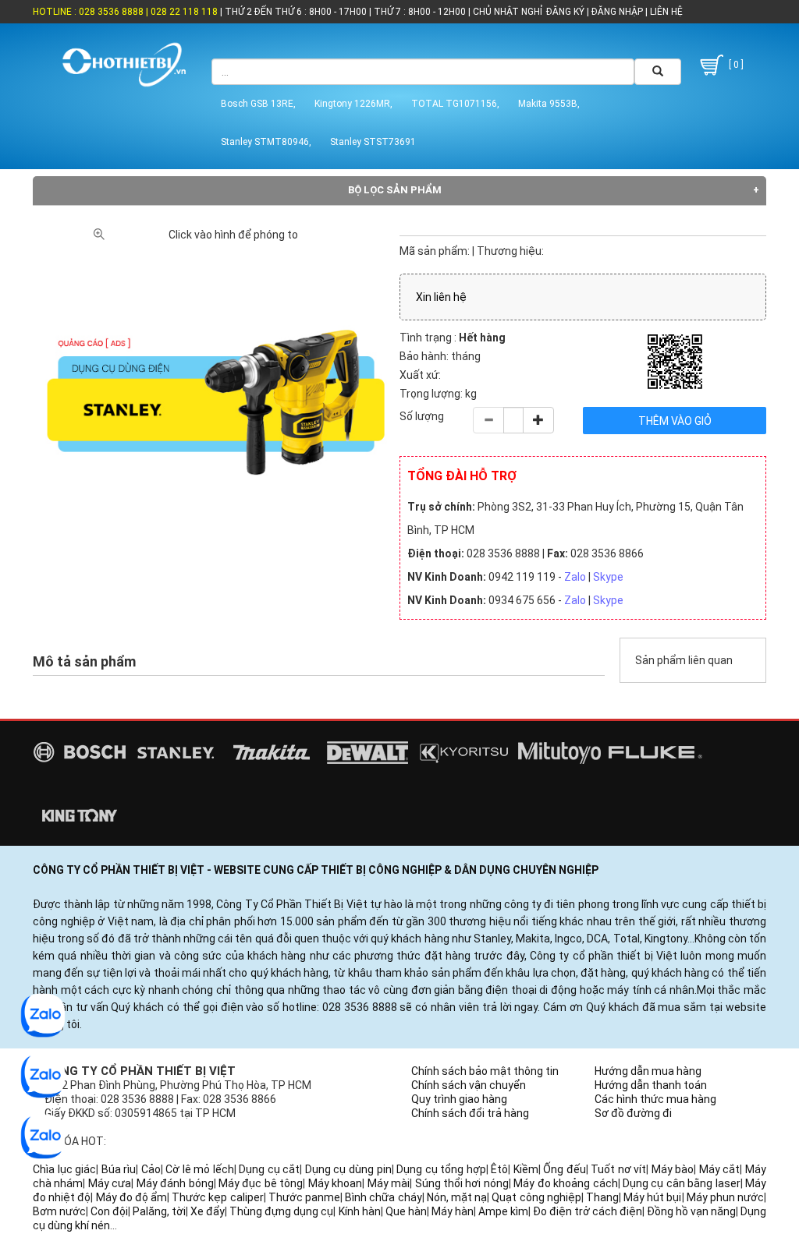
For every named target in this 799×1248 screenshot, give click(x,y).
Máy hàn (452, 1211)
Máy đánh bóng (175, 1183)
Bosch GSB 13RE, (258, 103)
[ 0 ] (735, 64)
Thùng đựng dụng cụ (281, 1211)
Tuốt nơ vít (618, 1169)
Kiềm (525, 1169)
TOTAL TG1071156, (455, 103)
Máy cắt (719, 1169)
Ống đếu (564, 1169)
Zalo (575, 577)
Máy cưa (109, 1183)
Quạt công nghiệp (536, 1197)
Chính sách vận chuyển (468, 1085)
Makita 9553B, (549, 103)
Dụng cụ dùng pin (348, 1169)
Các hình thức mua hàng (655, 1099)
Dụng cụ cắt (269, 1169)
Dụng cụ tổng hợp (441, 1169)
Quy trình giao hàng (459, 1099)
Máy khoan (335, 1183)
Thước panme (304, 1197)
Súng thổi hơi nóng (462, 1183)
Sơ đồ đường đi (633, 1113)
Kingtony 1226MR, (353, 103)
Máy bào (673, 1169)
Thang (602, 1197)
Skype (608, 577)
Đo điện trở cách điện (587, 1211)
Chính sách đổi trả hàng (470, 1113)
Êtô (499, 1169)
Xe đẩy (207, 1211)
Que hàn (406, 1211)
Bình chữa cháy (383, 1197)
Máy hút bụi (652, 1197)
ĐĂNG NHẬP (617, 11)
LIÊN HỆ (665, 11)
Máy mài (389, 1183)
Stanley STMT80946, (266, 141)
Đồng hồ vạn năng (691, 1211)
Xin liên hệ (441, 297)
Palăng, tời (159, 1211)
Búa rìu (119, 1169)
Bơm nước (59, 1211)
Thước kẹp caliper (217, 1197)
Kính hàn (360, 1211)
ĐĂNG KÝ (565, 11)
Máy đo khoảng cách (565, 1183)
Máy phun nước (725, 1197)
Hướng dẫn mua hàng (648, 1071)
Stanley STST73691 (373, 141)
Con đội (109, 1211)
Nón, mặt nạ (457, 1197)
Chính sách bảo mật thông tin (485, 1071)
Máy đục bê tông (260, 1183)
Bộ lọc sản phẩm (395, 190)
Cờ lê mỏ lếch (199, 1169)
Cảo (151, 1169)
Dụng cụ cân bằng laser (681, 1183)
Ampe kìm (503, 1211)
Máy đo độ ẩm (132, 1197)
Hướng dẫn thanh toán (651, 1085)
